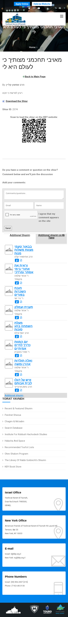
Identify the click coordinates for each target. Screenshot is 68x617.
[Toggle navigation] (61, 16)
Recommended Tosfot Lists (19, 447)
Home (32, 47)
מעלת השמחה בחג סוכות (23, 326)
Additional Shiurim (20, 235)
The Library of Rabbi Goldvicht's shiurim (25, 460)
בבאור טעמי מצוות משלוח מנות (23, 250)
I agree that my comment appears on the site (49, 217)
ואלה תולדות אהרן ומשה (23, 362)
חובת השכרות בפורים (20, 291)
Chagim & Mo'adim (14, 421)
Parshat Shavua (13, 415)
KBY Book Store (13, 466)
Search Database (13, 427)
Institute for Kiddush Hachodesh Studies (26, 434)
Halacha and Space (15, 440)
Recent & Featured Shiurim (18, 408)
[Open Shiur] (21, 260)
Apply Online (21, 4)
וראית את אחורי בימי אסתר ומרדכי (23, 269)
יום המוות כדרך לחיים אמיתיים (22, 345)
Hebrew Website (42, 4)
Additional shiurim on (51, 236)
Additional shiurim (14, 395)
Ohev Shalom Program (16, 453)
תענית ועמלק (23, 307)
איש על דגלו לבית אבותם (23, 381)
